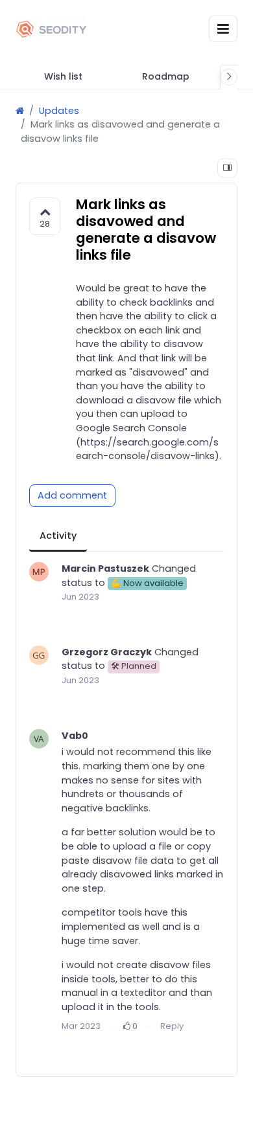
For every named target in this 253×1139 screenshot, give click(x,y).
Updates (59, 110)
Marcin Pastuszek (105, 568)
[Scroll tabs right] (229, 77)
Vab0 (75, 735)
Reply (172, 1026)
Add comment (72, 495)
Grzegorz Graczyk (107, 652)
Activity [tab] (58, 535)
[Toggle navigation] (223, 29)
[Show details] (227, 168)
